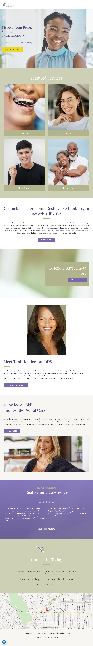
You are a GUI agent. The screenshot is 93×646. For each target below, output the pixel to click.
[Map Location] (46, 611)
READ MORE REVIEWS (46, 529)
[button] (12, 50)
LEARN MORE (46, 240)
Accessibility (38, 637)
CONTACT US (13, 50)
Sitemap (56, 637)
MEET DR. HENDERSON (16, 385)
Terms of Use (48, 637)
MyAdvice (67, 633)
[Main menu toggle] (90, 4)
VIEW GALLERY (77, 280)
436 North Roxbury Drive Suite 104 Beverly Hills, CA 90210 (48, 579)
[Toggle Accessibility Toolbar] (4, 642)
